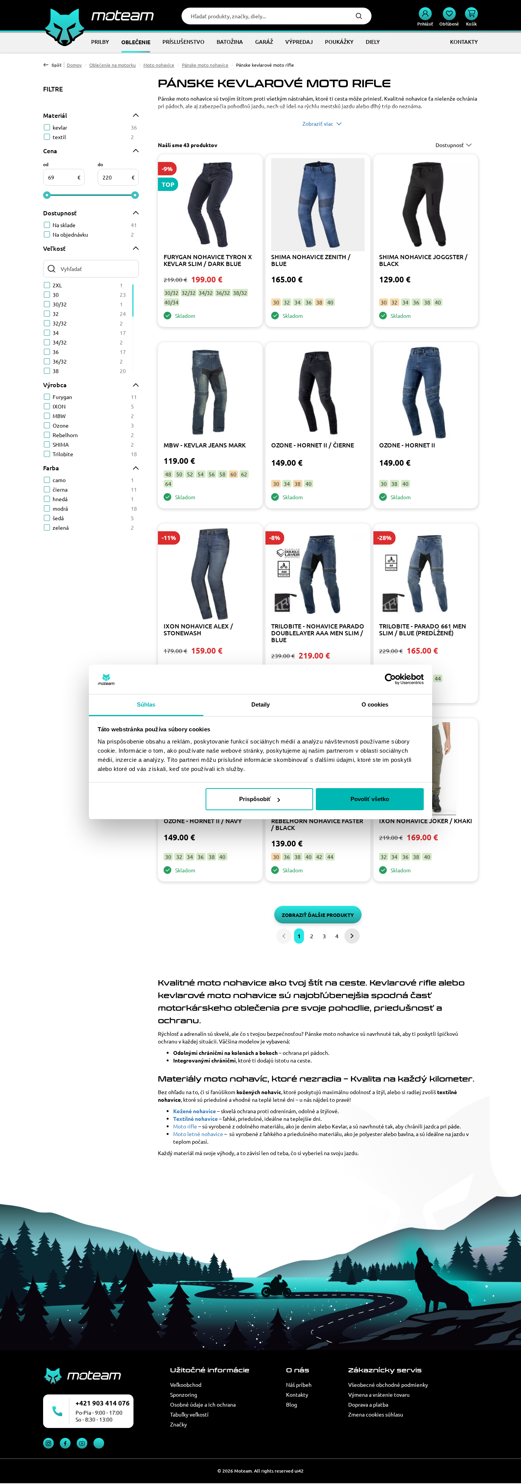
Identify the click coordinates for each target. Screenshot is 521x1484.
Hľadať (358, 16)
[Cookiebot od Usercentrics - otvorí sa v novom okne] (390, 679)
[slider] (47, 195)
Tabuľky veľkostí (189, 1414)
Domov (74, 65)
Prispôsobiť (255, 799)
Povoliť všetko (370, 799)
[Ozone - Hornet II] (425, 393)
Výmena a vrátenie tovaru (379, 1394)
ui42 (299, 1471)
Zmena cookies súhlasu (375, 1414)
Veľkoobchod (185, 1384)
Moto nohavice (158, 65)
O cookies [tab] (375, 704)
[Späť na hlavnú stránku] (98, 15)
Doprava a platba (368, 1404)
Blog (291, 1404)
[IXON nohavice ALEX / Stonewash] (210, 574)
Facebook (65, 1443)
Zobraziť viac (317, 123)
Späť (56, 65)
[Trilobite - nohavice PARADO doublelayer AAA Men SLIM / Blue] (317, 574)
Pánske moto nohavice (205, 65)
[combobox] (454, 144)
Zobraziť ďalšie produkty (318, 915)
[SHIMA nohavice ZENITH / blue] (317, 205)
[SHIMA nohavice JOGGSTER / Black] (425, 205)
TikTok (98, 1443)
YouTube (82, 1443)
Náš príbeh (299, 1384)
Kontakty (297, 1394)
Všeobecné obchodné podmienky (388, 1384)
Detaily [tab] (260, 704)
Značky (178, 1424)
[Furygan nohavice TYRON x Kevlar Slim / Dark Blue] (210, 205)
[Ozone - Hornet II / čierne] (317, 393)
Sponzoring (183, 1394)
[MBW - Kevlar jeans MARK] (210, 393)
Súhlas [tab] (146, 704)
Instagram (48, 1443)
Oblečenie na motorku (112, 65)
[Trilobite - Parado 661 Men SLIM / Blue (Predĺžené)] (425, 574)
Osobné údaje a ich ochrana (203, 1404)
